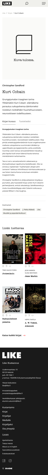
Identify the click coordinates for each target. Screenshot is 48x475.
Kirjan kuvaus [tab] (9, 121)
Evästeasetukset (8, 454)
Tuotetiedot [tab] (25, 121)
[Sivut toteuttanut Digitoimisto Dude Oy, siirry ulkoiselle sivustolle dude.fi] (7, 468)
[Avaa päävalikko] (44, 3)
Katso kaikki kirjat (11, 335)
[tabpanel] (24, 160)
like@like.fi (6, 386)
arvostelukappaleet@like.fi (12, 393)
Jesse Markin (31, 276)
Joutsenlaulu (8, 274)
